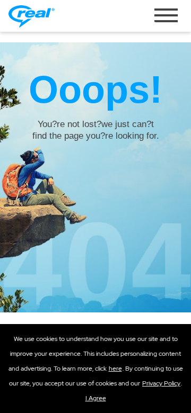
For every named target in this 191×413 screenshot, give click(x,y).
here (115, 368)
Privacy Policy (161, 383)
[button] (95, 398)
